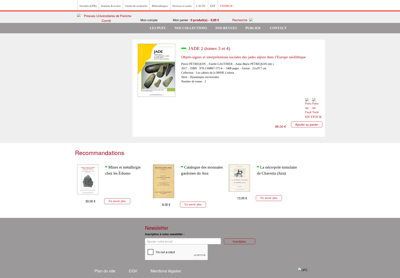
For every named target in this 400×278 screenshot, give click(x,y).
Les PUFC (158, 28)
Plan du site (104, 270)
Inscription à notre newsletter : (164, 234)
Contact (278, 28)
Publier (253, 28)
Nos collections (191, 28)
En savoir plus (117, 201)
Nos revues (226, 28)
